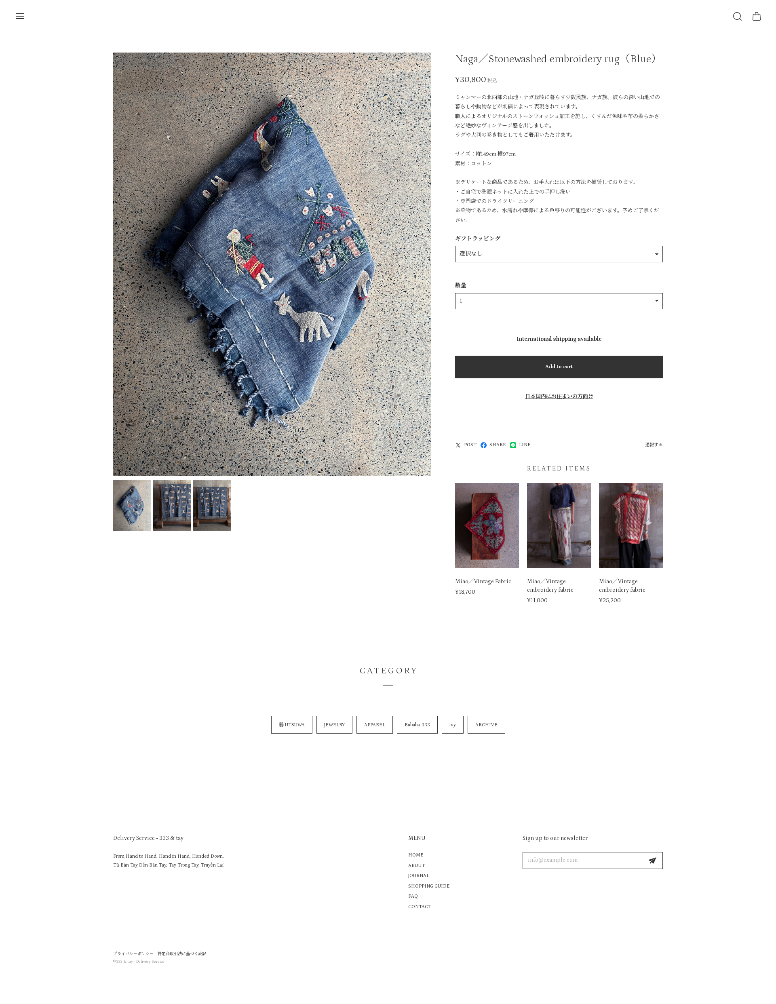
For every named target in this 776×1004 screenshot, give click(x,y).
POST (470, 444)
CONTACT (419, 906)
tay (452, 725)
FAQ (413, 896)
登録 (652, 860)
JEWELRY (334, 725)
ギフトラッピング (477, 239)
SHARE (497, 444)
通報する (654, 445)
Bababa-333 (417, 725)
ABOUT (416, 865)
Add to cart (559, 367)
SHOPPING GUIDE (429, 886)
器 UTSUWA (292, 725)
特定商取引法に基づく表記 (182, 953)
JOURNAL (418, 875)
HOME (416, 855)
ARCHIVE (486, 725)
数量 (460, 286)
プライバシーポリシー (133, 953)
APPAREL (374, 725)
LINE (525, 444)
